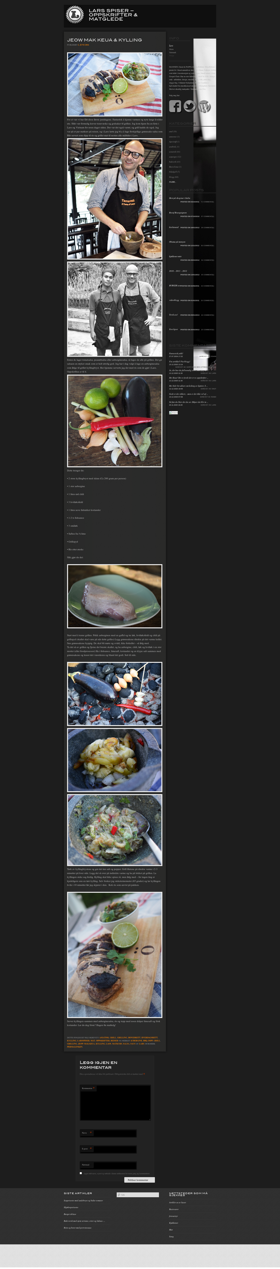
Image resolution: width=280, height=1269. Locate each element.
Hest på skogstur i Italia (179, 198)
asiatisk (104, 1037)
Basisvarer (174, 1209)
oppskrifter (103, 1040)
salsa (126, 1043)
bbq (145, 1040)
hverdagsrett (149, 1037)
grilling (72, 1043)
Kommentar (88, 1088)
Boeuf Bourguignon (178, 212)
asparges (173, 156)
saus (132, 1043)
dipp (150, 1040)
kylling (71, 1040)
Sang (171, 1236)
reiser (114, 1040)
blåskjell (173, 171)
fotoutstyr (173, 1216)
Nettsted (85, 1164)
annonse (173, 136)
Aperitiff (172, 141)
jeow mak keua (86, 1043)
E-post (87, 1148)
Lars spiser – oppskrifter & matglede (113, 14)
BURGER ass (175, 285)
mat (93, 1040)
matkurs (117, 1043)
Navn (87, 1132)
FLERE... (172, 181)
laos (108, 1043)
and (171, 131)
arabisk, (172, 146)
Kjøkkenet (173, 1222)
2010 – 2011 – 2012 (178, 270)
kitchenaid (174, 227)
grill (113, 1037)
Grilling (122, 1037)
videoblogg (174, 300)
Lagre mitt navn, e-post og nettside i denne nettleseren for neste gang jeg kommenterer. (117, 1173)
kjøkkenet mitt (175, 256)
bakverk (172, 161)
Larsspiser (83, 1040)
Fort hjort (173, 329)
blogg (171, 176)
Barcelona (173, 166)
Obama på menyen (177, 241)
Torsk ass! (173, 314)
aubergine (136, 1040)
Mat (171, 1229)
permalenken (74, 1046)
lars (141, 1043)
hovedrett (134, 1037)
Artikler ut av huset (177, 1202)
